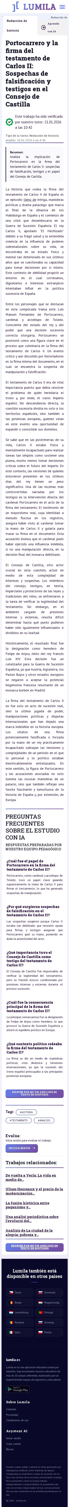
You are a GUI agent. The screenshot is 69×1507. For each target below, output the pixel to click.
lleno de (30, 199)
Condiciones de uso (17, 1420)
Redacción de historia (44, 135)
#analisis (44, 1120)
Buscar (10, 1449)
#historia (26, 1112)
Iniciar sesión (13, 1438)
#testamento (19, 1120)
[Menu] (62, 7)
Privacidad (12, 1415)
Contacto (11, 1409)
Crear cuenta (13, 1444)
